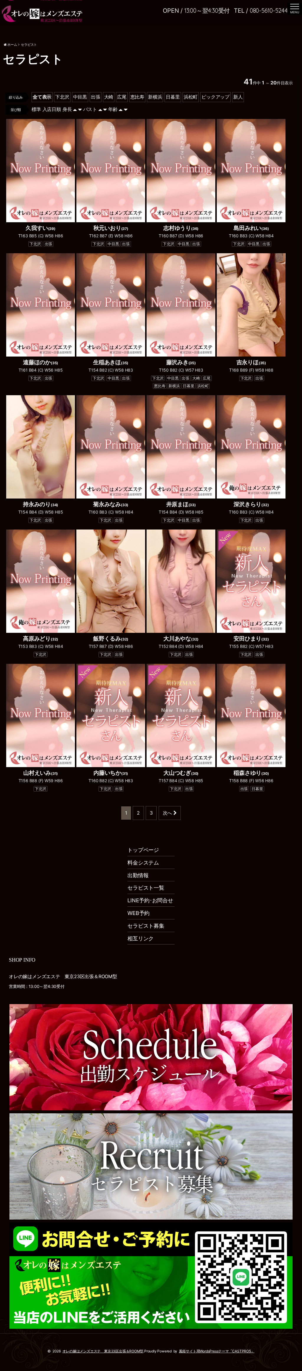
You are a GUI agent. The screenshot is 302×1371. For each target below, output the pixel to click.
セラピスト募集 (145, 926)
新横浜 (155, 97)
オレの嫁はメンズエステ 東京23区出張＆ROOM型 (103, 1351)
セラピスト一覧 (145, 888)
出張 (95, 97)
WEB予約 (138, 913)
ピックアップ (215, 97)
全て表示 (42, 97)
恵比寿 (137, 97)
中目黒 (80, 97)
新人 (238, 97)
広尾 (122, 97)
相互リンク (140, 938)
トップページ (143, 850)
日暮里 (173, 97)
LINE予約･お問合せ (150, 900)
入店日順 (51, 109)
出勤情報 (137, 875)
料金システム (143, 862)
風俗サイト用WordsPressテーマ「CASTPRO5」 (217, 1351)
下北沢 (62, 97)
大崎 (109, 97)
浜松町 (191, 97)
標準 (36, 109)
